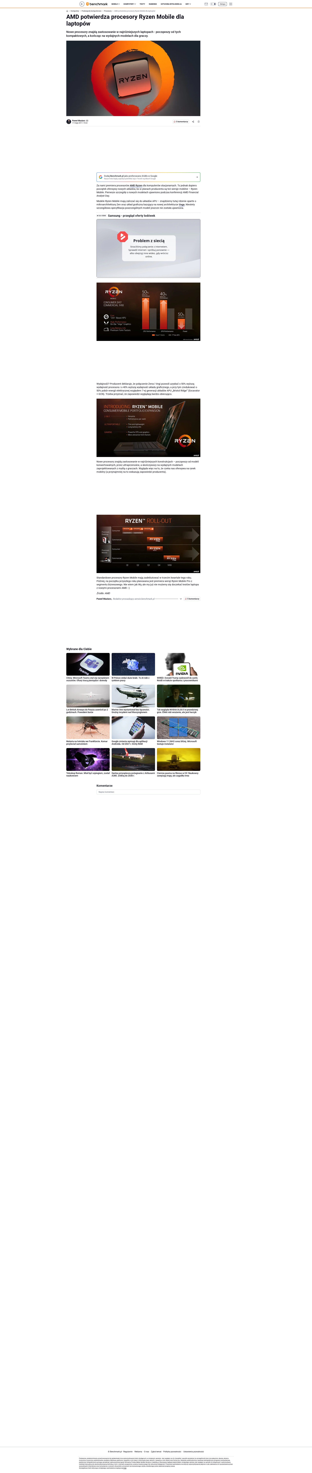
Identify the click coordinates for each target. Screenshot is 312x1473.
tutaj (124, 1468)
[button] (213, 4)
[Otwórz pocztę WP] (206, 4)
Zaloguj (222, 4)
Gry (187, 4)
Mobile (115, 4)
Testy (142, 4)
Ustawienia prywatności (193, 1451)
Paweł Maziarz (78, 120)
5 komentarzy (182, 121)
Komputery (129, 4)
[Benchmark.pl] (99, 4)
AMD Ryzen (136, 185)
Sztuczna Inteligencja (171, 4)
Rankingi (153, 4)
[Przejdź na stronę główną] (81, 6)
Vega (182, 204)
